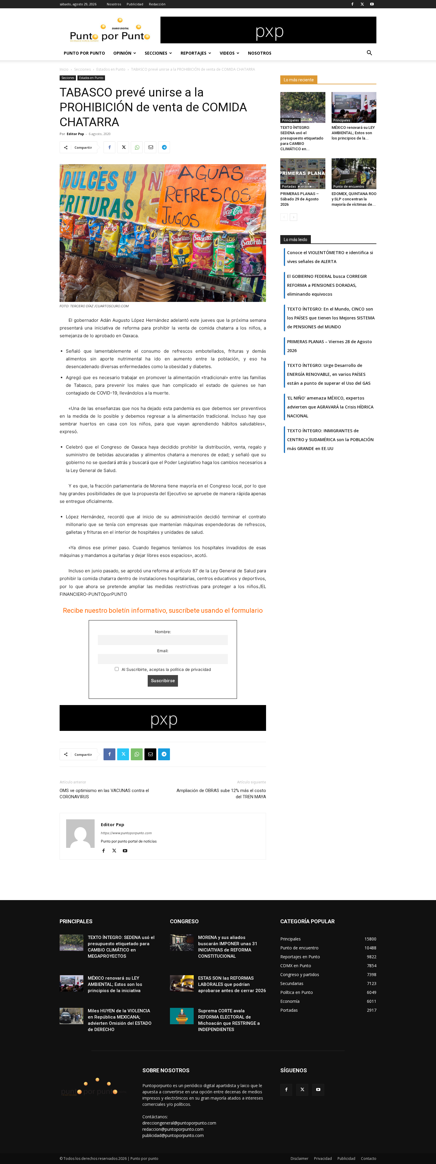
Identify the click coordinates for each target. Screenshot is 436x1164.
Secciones (156, 53)
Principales (290, 120)
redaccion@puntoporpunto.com (172, 1129)
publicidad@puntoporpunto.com (173, 1135)
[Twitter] (362, 4)
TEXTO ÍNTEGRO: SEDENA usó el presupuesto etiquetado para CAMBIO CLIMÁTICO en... (301, 138)
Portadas (289, 186)
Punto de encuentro (348, 186)
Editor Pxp (75, 134)
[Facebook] (352, 4)
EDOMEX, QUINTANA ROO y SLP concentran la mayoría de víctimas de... (354, 199)
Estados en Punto (110, 69)
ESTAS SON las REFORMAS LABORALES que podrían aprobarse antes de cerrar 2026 (232, 984)
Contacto (368, 1158)
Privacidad (323, 1158)
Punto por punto (84, 53)
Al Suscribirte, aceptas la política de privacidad (165, 669)
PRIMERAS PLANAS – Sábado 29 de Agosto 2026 (299, 199)
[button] (369, 53)
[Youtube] (371, 4)
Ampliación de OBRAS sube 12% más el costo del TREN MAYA (221, 793)
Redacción (157, 4)
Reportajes (193, 53)
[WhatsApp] (137, 147)
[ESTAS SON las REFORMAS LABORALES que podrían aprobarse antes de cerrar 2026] (182, 983)
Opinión (122, 53)
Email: (162, 650)
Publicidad (135, 4)
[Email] (150, 147)
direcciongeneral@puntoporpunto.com (179, 1123)
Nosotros (114, 4)
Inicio (64, 69)
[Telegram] (164, 147)
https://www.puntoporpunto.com (126, 833)
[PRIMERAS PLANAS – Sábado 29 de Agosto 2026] (302, 173)
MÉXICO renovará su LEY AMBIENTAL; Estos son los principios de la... (353, 132)
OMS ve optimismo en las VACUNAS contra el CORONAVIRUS (104, 793)
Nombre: (163, 631)
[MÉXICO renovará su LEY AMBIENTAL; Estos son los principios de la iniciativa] (354, 107)
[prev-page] (284, 217)
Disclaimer (299, 1158)
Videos (227, 53)
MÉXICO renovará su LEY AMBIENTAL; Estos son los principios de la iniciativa (115, 984)
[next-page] (293, 217)
